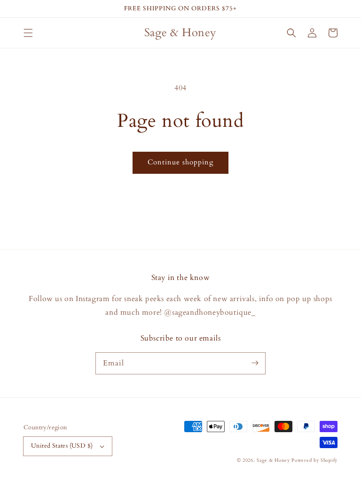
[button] (28, 33)
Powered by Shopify (314, 460)
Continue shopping (180, 162)
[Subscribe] (254, 363)
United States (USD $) (62, 446)
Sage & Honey (273, 460)
